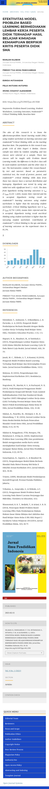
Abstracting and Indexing (16, 770)
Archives (14, 12)
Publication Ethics (13, 734)
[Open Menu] (2, 2)
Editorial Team (11, 718)
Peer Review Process (14, 749)
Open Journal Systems (12, 783)
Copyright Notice (12, 744)
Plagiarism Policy (12, 754)
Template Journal (13, 775)
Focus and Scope (12, 729)
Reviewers (9, 723)
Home (5, 12)
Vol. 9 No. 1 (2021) (28, 12)
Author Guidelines (13, 739)
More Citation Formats (16, 653)
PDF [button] (6, 598)
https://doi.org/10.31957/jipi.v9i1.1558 (23, 102)
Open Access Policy (13, 765)
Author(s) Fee (11, 760)
